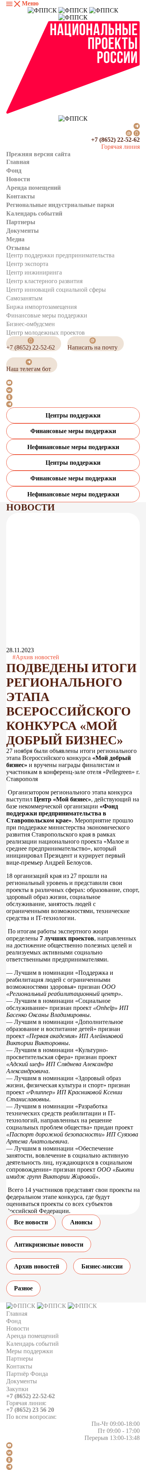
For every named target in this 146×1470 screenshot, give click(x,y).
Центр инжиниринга (34, 272)
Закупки (17, 1389)
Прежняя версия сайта (38, 154)
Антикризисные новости (48, 1244)
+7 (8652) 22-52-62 (115, 139)
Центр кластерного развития (44, 281)
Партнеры (20, 222)
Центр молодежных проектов (45, 332)
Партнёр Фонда (27, 1373)
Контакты (20, 196)
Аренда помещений (33, 187)
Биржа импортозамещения (41, 306)
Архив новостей (36, 1266)
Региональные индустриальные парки (60, 205)
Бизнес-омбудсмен (30, 324)
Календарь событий (34, 213)
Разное (23, 1288)
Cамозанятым (24, 298)
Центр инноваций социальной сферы (56, 289)
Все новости (31, 1222)
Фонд (13, 170)
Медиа (15, 239)
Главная (18, 162)
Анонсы (81, 1222)
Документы (22, 230)
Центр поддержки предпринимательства (60, 255)
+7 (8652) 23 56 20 (30, 1409)
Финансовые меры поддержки (46, 315)
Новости (18, 179)
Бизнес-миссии (102, 1266)
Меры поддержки (29, 1351)
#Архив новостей (35, 657)
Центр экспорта (27, 263)
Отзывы (18, 247)
